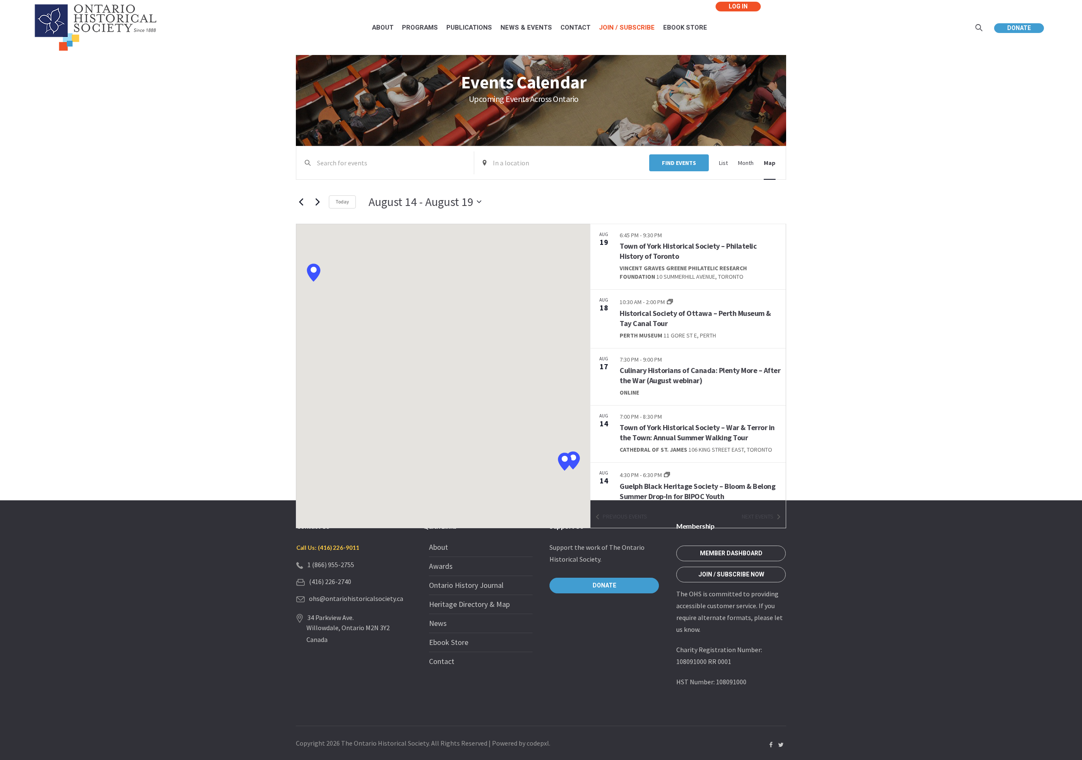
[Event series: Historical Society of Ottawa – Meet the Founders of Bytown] (670, 301)
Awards (441, 566)
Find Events (679, 163)
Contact (441, 661)
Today (342, 201)
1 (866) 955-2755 (330, 564)
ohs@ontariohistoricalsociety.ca (356, 598)
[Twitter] (780, 745)
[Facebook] (771, 745)
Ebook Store (448, 642)
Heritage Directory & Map (469, 604)
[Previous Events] (301, 202)
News (438, 623)
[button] (313, 272)
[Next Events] (317, 202)
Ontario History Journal (466, 585)
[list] (688, 362)
